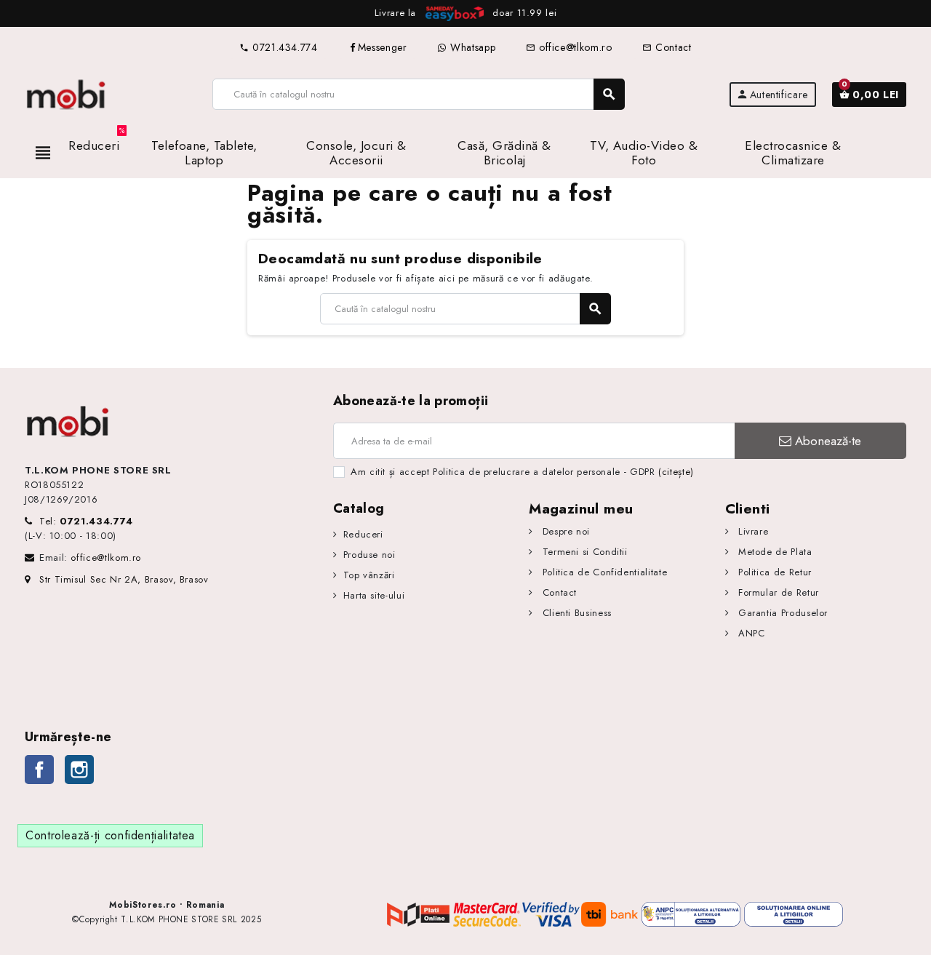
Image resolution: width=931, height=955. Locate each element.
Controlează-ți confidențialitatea (110, 835)
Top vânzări (369, 575)
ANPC (749, 633)
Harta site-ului (373, 595)
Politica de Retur (773, 572)
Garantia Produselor (781, 613)
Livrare (751, 531)
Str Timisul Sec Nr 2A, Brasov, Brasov (124, 579)
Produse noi (369, 555)
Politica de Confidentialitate (603, 572)
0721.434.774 (278, 47)
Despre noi (564, 531)
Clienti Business (575, 613)
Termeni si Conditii (583, 552)
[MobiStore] (66, 93)
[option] (465, 13)
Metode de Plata (773, 552)
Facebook (39, 769)
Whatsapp (471, 47)
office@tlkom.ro (569, 47)
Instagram (79, 769)
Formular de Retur (777, 592)
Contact (666, 47)
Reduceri (363, 534)
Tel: (86, 521)
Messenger (382, 47)
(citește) (676, 472)
